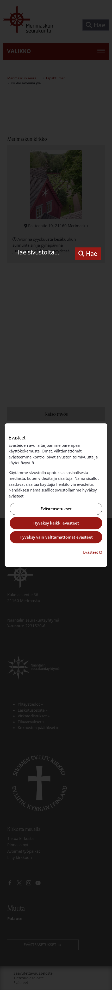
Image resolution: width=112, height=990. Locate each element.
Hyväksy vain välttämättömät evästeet (56, 537)
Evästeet (93, 552)
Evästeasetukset (56, 509)
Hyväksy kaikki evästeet (56, 523)
